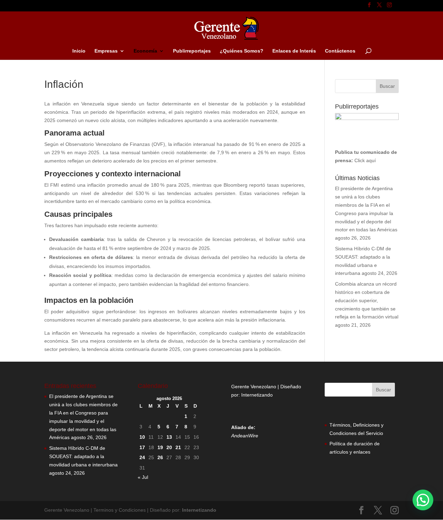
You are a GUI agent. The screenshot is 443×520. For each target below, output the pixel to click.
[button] (423, 500)
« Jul (143, 477)
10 (142, 437)
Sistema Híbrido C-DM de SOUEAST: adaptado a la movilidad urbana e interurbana (83, 456)
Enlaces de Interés (294, 51)
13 (169, 437)
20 (169, 447)
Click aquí (365, 160)
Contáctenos (340, 51)
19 (160, 447)
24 (142, 457)
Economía (145, 51)
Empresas (106, 51)
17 (142, 447)
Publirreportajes (192, 51)
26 (160, 457)
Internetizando (257, 395)
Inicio (78, 51)
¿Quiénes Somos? (241, 51)
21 (178, 447)
